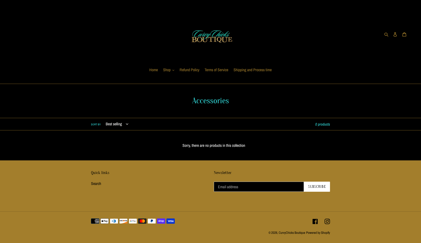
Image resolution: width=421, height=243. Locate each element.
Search (96, 183)
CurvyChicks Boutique (292, 232)
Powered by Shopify (318, 232)
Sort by (96, 124)
